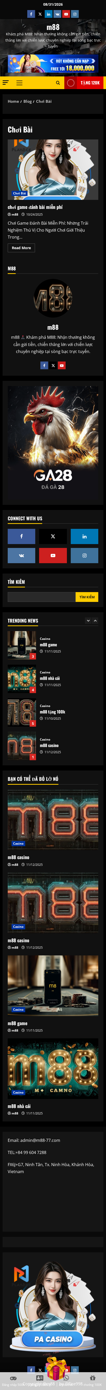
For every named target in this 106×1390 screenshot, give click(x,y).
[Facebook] (44, 365)
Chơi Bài (19, 193)
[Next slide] (95, 620)
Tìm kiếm (16, 582)
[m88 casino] (53, 820)
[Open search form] (58, 83)
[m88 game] (53, 985)
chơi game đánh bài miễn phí (53, 169)
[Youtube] (62, 365)
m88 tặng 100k (22, 679)
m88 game (17, 1023)
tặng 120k (90, 83)
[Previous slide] (88, 620)
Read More (23, 248)
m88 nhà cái (22, 645)
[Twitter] (53, 365)
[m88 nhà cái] (53, 1068)
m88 (53, 26)
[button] (6, 82)
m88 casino (22, 712)
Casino (45, 638)
